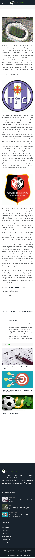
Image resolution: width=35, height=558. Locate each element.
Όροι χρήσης (5, 542)
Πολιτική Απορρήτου (7, 539)
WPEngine (22, 551)
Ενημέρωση (4, 533)
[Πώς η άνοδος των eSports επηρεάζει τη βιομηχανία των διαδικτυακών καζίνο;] (5, 507)
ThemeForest (8, 551)
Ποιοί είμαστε (5, 527)
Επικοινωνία (5, 530)
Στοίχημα (19, 555)
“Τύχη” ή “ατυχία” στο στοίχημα (11, 413)
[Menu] (3, 3)
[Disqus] (17, 438)
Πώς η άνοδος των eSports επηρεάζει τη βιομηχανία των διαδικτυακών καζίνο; (19, 508)
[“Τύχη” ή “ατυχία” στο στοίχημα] (17, 403)
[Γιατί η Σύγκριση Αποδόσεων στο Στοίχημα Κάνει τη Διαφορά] (17, 356)
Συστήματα (27, 555)
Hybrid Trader (13, 320)
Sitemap (28, 551)
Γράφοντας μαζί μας (6, 536)
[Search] (32, 3)
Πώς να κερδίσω (11, 555)
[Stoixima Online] (17, 2)
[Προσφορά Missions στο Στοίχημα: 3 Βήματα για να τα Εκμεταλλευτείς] (17, 379)
